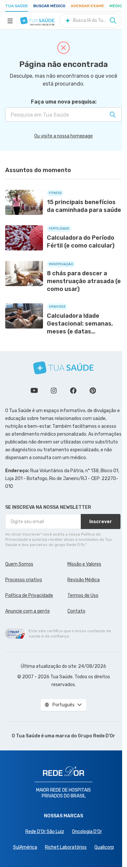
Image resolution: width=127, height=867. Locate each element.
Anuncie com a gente (27, 611)
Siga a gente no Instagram (53, 390)
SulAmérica (25, 847)
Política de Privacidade (29, 595)
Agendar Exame (87, 6)
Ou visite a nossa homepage (63, 136)
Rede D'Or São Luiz (44, 831)
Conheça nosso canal (34, 390)
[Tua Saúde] (37, 20)
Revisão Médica (83, 580)
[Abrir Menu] (10, 20)
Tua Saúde (16, 6)
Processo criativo (23, 580)
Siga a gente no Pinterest (93, 390)
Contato (76, 611)
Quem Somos (19, 564)
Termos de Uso (82, 595)
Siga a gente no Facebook (73, 390)
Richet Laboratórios (66, 847)
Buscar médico (49, 6)
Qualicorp (104, 847)
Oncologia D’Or (87, 831)
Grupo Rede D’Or (96, 736)
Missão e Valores (84, 564)
